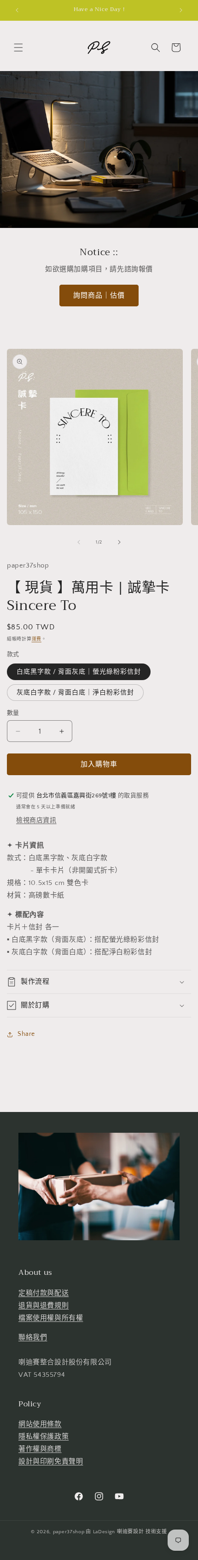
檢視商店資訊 (36, 820)
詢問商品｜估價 (99, 295)
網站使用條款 (40, 1424)
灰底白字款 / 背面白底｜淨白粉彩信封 (75, 692)
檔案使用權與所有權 (50, 1318)
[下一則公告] (181, 10)
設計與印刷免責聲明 (50, 1461)
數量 (13, 713)
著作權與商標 (40, 1449)
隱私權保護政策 (43, 1436)
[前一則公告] (17, 10)
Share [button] (26, 1034)
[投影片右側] (119, 542)
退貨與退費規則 (43, 1305)
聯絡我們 (32, 1337)
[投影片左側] (79, 542)
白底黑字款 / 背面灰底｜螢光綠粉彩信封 (79, 671)
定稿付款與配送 (43, 1293)
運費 (36, 639)
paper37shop (69, 1532)
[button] (18, 47)
